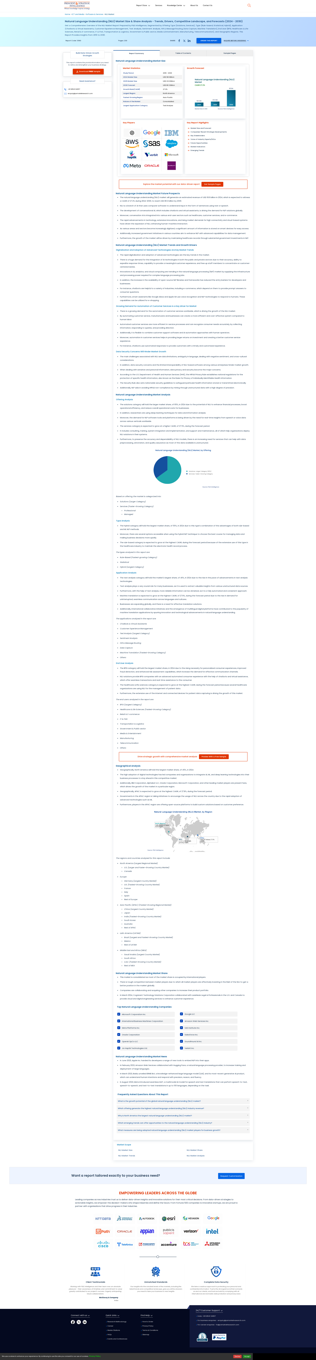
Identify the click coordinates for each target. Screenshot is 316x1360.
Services (158, 5)
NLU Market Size (125, 1150)
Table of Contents (183, 53)
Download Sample (89, 71)
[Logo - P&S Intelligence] (77, 6)
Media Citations (113, 1330)
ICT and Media (78, 14)
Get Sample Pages (212, 184)
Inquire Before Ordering (235, 40)
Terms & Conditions (150, 1330)
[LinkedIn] (85, 1322)
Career (110, 1326)
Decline (237, 1356)
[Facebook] (73, 1322)
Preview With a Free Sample (214, 756)
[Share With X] (184, 40)
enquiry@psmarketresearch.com (80, 93)
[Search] (249, 5)
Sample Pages (230, 53)
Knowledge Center (175, 5)
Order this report (208, 40)
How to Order (147, 1321)
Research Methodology (116, 1321)
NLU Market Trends (126, 1155)
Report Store (142, 5)
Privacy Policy (147, 1326)
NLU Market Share (195, 1150)
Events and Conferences (117, 1339)
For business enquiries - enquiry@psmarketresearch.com (221, 1320)
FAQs (109, 1334)
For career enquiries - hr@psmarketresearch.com (218, 1325)
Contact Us (207, 5)
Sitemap (145, 1334)
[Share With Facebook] (179, 40)
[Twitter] (79, 1322)
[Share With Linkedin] (189, 40)
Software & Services (94, 14)
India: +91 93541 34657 (206, 1316)
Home (67, 14)
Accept (246, 1356)
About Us (194, 5)
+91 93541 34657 (73, 89)
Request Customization (231, 1176)
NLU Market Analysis (196, 1155)
